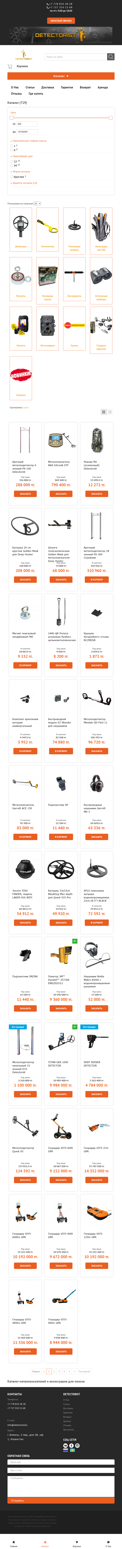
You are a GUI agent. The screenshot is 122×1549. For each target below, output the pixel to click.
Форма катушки (21, 171)
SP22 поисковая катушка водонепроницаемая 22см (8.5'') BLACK (96, 895)
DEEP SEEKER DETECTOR (92, 1064)
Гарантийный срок (22, 156)
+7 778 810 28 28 (60, 4)
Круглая (19, 176)
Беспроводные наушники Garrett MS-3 (94, 808)
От (14, 123)
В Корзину (97, 579)
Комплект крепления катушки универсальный (25, 722)
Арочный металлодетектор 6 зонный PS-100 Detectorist (24, 466)
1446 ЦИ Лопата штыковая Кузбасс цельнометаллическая (61, 636)
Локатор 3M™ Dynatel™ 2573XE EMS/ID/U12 (58, 980)
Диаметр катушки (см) (24, 183)
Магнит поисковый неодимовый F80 (24, 635)
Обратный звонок (61, 20)
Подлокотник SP (58, 805)
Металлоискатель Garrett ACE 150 (23, 807)
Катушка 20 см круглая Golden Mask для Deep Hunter (25, 551)
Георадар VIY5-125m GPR (93, 1235)
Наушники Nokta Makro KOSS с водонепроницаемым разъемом (97, 981)
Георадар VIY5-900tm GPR (22, 1321)
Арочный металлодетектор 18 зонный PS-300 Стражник (96, 552)
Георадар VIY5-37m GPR (96, 1150)
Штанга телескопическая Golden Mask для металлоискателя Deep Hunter (59, 552)
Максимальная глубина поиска (29, 140)
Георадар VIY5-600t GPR (60, 1150)
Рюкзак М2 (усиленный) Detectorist (91, 465)
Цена (26, 407)
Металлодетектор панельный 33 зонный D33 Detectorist (23, 1067)
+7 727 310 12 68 (60, 7)
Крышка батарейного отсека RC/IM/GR (96, 636)
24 (16, 165)
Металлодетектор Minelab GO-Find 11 (95, 721)
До (14, 131)
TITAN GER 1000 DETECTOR (58, 1064)
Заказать (25, 493)
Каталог (59, 76)
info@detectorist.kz (17, 1424)
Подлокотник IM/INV (25, 976)
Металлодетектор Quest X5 (23, 1150)
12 (16, 161)
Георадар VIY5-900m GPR (57, 1321)
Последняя (84, 1371)
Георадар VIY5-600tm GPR (22, 1235)
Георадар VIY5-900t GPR (60, 1235)
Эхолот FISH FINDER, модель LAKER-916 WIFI (22, 894)
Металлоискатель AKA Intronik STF (59, 463)
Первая (36, 1371)
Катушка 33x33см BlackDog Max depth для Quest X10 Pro (60, 894)
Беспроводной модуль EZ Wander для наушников (59, 722)
